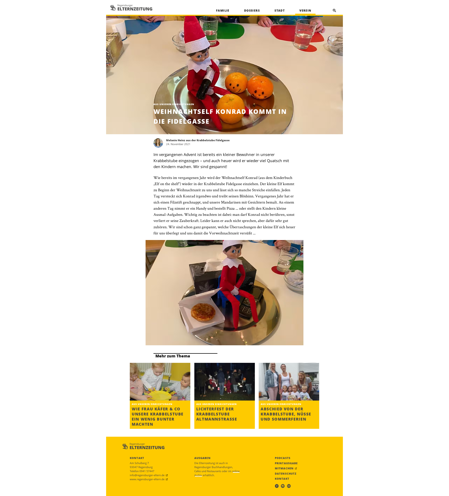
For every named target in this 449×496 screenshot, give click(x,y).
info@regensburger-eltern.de (147, 475)
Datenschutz (286, 473)
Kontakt (282, 478)
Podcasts (282, 458)
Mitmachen (284, 468)
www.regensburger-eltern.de (147, 479)
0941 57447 (146, 471)
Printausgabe (286, 463)
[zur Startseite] (131, 7)
